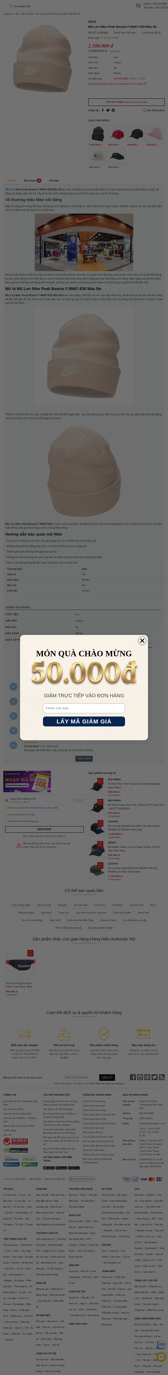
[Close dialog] (142, 641)
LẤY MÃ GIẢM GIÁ (84, 721)
